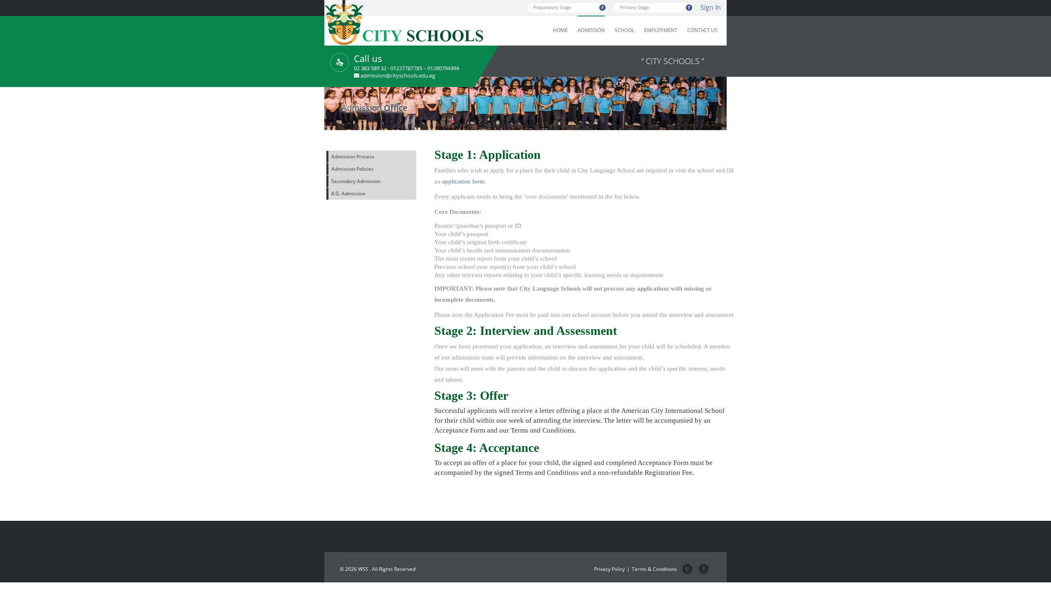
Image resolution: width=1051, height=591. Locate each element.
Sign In (710, 7)
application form (463, 181)
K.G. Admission (348, 193)
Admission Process (352, 156)
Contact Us (702, 30)
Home (560, 30)
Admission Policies (352, 168)
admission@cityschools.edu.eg (397, 75)
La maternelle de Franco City (687, 569)
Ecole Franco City (703, 569)
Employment (660, 30)
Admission (591, 30)
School (624, 30)
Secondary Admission (356, 181)
